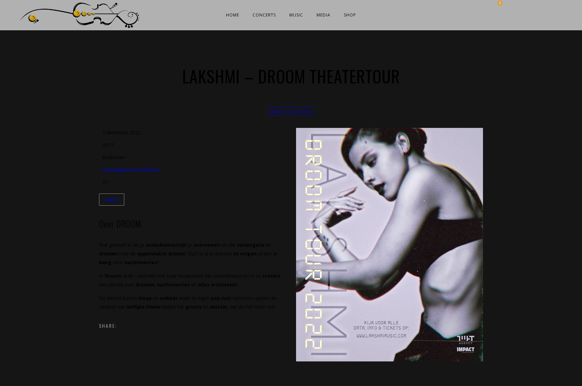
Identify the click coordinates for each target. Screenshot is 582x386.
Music (296, 15)
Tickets (111, 199)
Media (323, 15)
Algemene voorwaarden (277, 380)
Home (232, 15)
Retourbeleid (316, 380)
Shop (350, 15)
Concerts (264, 15)
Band (277, 111)
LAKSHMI (301, 111)
